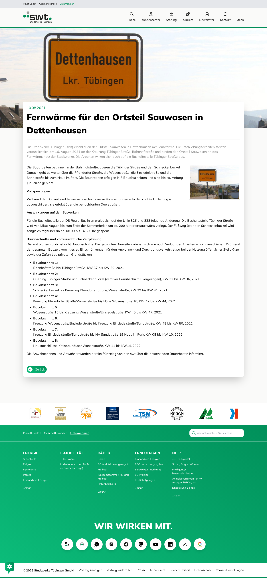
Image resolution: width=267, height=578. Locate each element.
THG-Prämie (67, 459)
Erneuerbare (148, 453)
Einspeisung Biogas (183, 487)
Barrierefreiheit (179, 570)
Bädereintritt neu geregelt (113, 464)
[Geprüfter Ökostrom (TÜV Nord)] (112, 413)
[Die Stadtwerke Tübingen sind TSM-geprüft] (145, 413)
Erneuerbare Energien (35, 480)
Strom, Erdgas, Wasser (185, 464)
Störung (171, 20)
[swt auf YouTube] (155, 544)
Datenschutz (202, 570)
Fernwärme (30, 469)
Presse (141, 570)
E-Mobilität (71, 453)
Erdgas (27, 464)
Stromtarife (29, 459)
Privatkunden (29, 3)
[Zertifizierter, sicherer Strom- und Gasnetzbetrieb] (177, 413)
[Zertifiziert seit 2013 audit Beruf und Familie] (34, 413)
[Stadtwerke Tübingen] (34, 17)
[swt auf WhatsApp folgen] (97, 544)
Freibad (102, 469)
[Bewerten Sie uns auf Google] (200, 544)
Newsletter (206, 20)
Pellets (27, 474)
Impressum (157, 570)
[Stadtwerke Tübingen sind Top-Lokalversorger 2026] (86, 413)
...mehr (27, 488)
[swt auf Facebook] (126, 544)
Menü (240, 20)
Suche (132, 20)
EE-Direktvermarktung (148, 469)
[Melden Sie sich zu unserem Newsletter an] (82, 544)
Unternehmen (67, 3)
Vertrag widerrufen (119, 570)
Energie (30, 453)
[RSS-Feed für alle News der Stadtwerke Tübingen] (185, 544)
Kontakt (225, 20)
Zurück (39, 369)
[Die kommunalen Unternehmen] (234, 413)
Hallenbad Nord (107, 484)
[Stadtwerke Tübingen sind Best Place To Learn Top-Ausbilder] (60, 413)
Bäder (104, 453)
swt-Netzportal (181, 459)
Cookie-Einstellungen (230, 570)
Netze (177, 453)
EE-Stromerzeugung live (149, 464)
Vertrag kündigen (90, 570)
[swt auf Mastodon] (141, 544)
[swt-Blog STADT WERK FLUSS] (67, 544)
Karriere (188, 20)
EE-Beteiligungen (145, 480)
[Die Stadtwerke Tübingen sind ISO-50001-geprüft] (206, 413)
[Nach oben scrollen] (259, 555)
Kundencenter (150, 20)
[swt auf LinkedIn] (170, 544)
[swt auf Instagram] (111, 544)
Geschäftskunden (48, 3)
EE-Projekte (142, 474)
